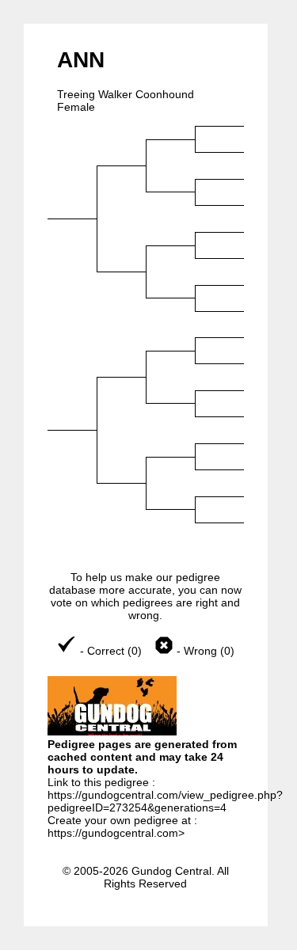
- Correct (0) (111, 650)
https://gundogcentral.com (113, 832)
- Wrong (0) (203, 650)
